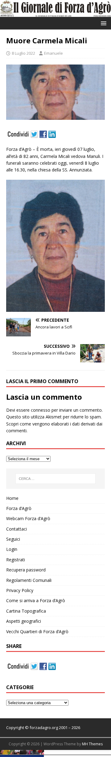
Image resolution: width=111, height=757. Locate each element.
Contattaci (16, 529)
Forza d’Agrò (18, 508)
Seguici (13, 539)
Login (11, 549)
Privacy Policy (19, 590)
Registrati (15, 560)
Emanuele (53, 53)
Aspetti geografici (23, 621)
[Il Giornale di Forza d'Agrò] (55, 13)
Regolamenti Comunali (28, 580)
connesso (40, 410)
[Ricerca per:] (55, 478)
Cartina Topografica (26, 611)
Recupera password (26, 570)
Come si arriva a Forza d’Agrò (35, 600)
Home (12, 498)
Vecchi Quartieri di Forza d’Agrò (37, 631)
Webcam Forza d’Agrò (28, 518)
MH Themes (92, 744)
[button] (102, 22)
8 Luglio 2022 (23, 53)
